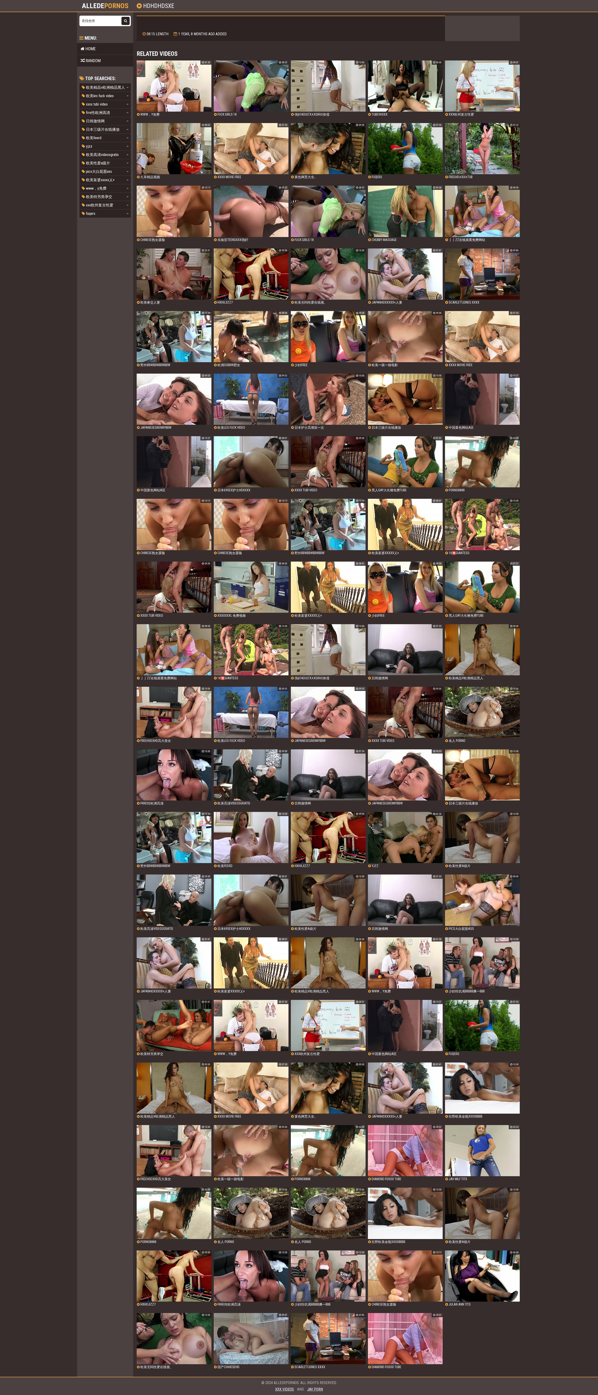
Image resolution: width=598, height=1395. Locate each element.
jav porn (315, 1389)
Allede (105, 5)
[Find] (125, 21)
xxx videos (284, 1389)
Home (90, 48)
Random (93, 60)
